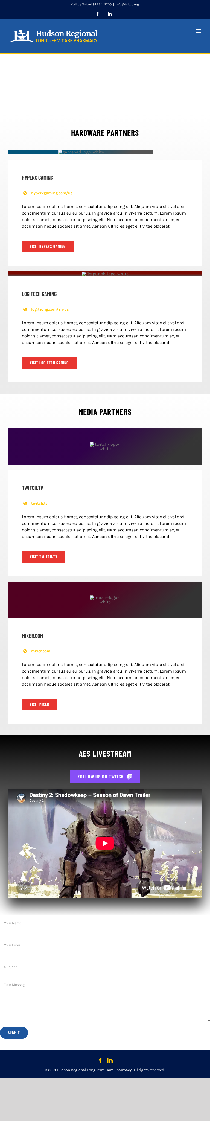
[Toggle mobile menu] (199, 31)
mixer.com (40, 651)
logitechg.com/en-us (50, 309)
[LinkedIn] (110, 1060)
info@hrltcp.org (127, 4)
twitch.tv (39, 503)
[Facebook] (100, 1060)
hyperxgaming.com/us (51, 193)
